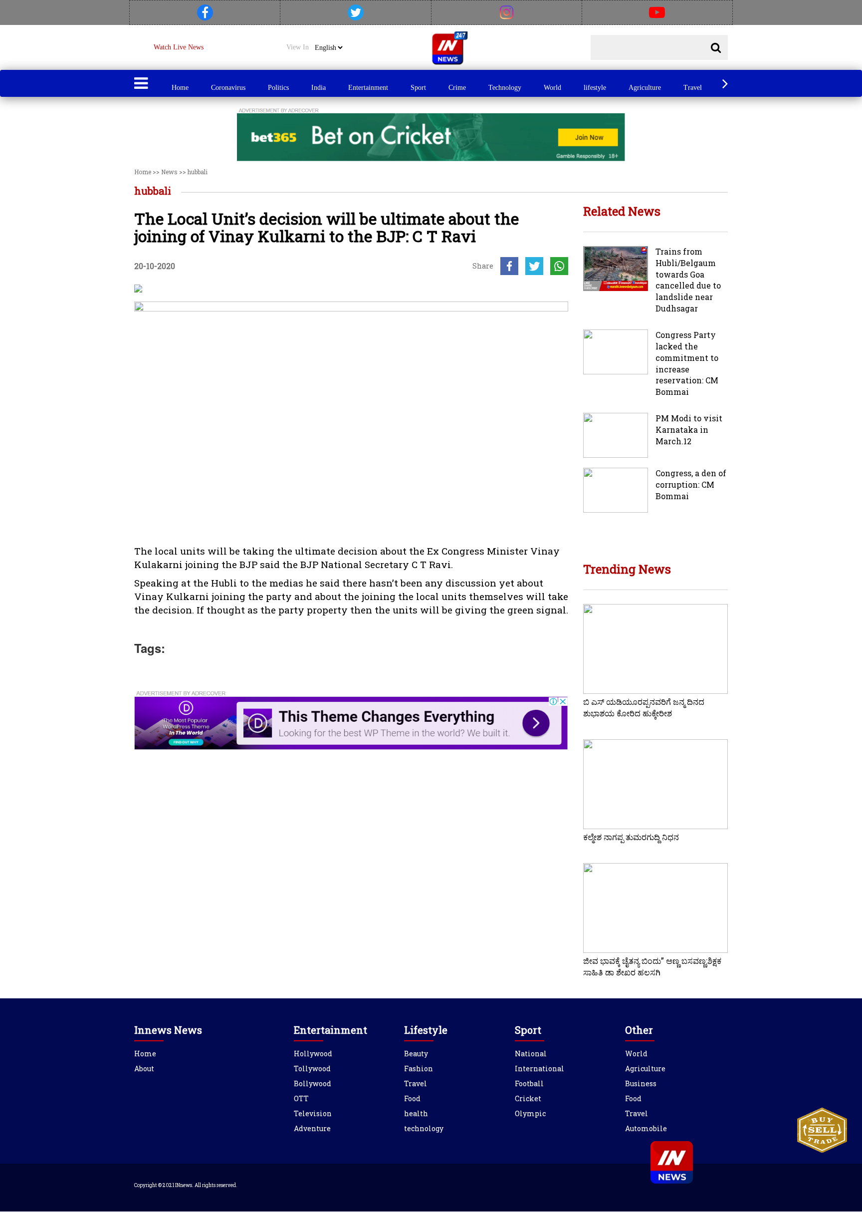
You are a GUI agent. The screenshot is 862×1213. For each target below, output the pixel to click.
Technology (504, 87)
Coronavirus (228, 87)
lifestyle (595, 87)
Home (180, 87)
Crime (457, 87)
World (552, 87)
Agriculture (645, 87)
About (144, 1068)
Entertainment (368, 87)
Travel (692, 87)
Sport (418, 87)
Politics (278, 87)
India (318, 87)
